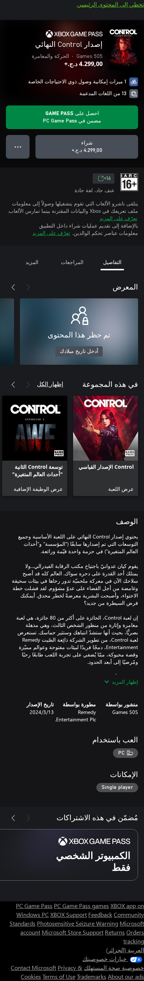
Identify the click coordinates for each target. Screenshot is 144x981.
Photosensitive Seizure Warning (77, 923)
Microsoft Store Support (72, 932)
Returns (115, 932)
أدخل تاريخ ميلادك (79, 351)
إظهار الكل (50, 384)
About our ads (126, 976)
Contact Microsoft (33, 967)
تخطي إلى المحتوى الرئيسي (110, 4)
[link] (105, 446)
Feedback (100, 914)
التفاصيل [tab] (112, 262)
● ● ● (17, 147)
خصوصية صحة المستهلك (114, 967)
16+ (107, 178)
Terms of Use (58, 976)
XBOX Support (68, 914)
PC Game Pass (34, 905)
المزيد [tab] (31, 262)
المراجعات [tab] (72, 262)
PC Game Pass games (81, 905)
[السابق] (28, 287)
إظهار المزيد (125, 681)
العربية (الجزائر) (125, 950)
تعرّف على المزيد (118, 218)
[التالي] (13, 287)
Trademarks (91, 976)
